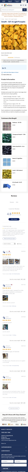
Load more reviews (14, 408)
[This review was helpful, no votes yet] (21, 279)
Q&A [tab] (17, 202)
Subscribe (5, 468)
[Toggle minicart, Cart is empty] (26, 5)
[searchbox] (8, 243)
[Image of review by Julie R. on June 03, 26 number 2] (11, 261)
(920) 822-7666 (5, 432)
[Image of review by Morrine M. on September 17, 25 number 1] (5, 298)
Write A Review (14, 219)
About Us (3, 443)
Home (2, 19)
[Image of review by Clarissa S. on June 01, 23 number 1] (5, 356)
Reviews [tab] (12, 202)
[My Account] (21, 5)
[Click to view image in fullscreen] (14, 37)
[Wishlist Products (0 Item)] (23, 5)
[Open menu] (2, 5)
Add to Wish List (7, 74)
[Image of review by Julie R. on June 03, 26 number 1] (5, 261)
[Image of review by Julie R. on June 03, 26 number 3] (17, 261)
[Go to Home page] (8, 5)
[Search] (24, 9)
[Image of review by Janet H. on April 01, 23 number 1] (5, 386)
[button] (3, 1)
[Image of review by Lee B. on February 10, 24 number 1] (5, 327)
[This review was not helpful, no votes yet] (24, 279)
